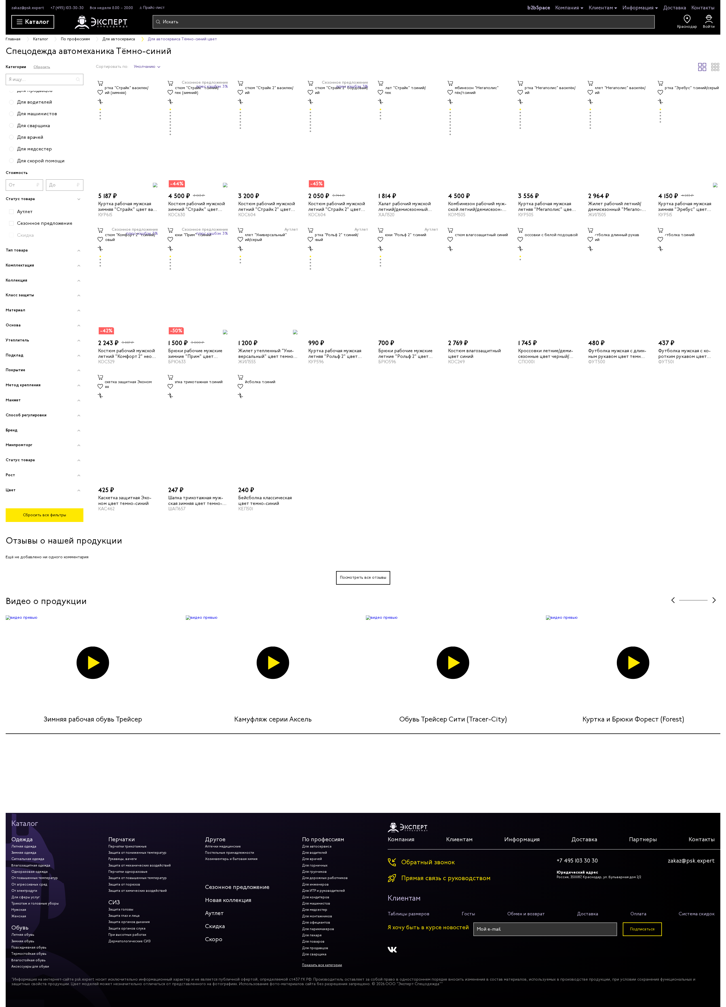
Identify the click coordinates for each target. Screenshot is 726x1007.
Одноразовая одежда (29, 871)
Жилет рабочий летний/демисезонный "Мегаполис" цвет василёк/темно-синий (617, 206)
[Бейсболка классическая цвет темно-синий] (268, 427)
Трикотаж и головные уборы (35, 903)
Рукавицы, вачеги (122, 859)
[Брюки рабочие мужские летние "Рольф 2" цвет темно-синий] (408, 280)
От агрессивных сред (29, 884)
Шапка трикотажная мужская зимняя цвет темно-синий (195, 500)
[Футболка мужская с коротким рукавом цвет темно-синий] (688, 280)
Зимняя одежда (23, 852)
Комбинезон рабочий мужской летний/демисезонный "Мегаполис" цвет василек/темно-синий (477, 206)
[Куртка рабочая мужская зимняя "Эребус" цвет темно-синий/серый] (688, 133)
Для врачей (312, 859)
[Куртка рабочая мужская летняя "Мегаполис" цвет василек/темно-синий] (548, 133)
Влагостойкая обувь (28, 960)
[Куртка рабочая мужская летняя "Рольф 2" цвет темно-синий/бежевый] (338, 280)
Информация (638, 8)
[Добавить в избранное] (100, 92)
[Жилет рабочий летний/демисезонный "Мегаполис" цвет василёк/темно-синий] (618, 133)
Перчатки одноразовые (127, 871)
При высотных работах (127, 934)
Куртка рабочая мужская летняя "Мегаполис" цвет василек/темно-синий (546, 206)
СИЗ (114, 902)
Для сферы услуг (25, 897)
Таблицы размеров (408, 914)
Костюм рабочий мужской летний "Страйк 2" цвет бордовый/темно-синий (336, 206)
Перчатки (121, 839)
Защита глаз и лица (124, 915)
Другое (215, 839)
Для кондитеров (315, 897)
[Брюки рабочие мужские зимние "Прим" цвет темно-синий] (198, 280)
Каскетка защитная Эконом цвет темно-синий (124, 500)
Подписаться (642, 929)
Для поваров (313, 941)
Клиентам (601, 8)
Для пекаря (312, 935)
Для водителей (314, 852)
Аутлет (214, 913)
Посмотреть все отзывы (363, 577)
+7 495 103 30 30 (577, 861)
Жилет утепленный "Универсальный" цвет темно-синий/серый (266, 353)
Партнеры (643, 839)
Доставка (674, 7)
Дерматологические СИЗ (129, 941)
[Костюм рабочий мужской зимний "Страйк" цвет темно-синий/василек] (198, 133)
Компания (567, 8)
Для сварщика (314, 954)
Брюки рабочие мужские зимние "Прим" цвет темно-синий (195, 353)
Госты (468, 914)
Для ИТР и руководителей (323, 890)
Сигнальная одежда (27, 859)
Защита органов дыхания (129, 922)
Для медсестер (314, 909)
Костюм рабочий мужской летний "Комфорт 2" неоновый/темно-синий (126, 353)
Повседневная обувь (29, 947)
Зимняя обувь (22, 941)
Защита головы (120, 909)
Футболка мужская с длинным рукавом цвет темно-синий (617, 353)
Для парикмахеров (318, 929)
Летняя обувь (22, 934)
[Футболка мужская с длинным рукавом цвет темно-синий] (618, 280)
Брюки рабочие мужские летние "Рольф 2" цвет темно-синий (405, 353)
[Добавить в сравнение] (100, 101)
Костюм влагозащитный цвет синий (474, 353)
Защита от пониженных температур (137, 852)
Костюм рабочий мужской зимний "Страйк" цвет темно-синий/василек (196, 206)
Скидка (215, 926)
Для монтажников (317, 916)
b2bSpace (538, 7)
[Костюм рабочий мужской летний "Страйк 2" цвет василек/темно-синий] (268, 133)
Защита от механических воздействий (139, 865)
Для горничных (315, 865)
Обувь (20, 928)
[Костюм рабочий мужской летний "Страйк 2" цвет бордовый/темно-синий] (338, 133)
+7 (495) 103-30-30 (67, 8)
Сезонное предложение (237, 887)
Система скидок (697, 914)
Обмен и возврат (526, 914)
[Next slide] (714, 600)
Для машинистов (316, 903)
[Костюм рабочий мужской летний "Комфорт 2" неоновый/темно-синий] (128, 280)
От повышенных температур (34, 878)
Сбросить (41, 66)
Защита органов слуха (126, 928)
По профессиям (323, 839)
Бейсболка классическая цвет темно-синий (265, 500)
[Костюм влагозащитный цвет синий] (478, 280)
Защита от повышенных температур (137, 878)
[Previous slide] (672, 600)
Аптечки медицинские (223, 846)
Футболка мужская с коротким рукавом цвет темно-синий (684, 353)
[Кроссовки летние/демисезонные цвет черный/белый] (548, 280)
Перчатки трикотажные (127, 846)
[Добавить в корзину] (100, 83)
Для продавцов (315, 948)
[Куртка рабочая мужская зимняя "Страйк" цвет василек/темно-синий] (128, 133)
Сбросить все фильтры (44, 515)
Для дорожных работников (325, 878)
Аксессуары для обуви (30, 966)
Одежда (22, 839)
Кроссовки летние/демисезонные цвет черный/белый (545, 353)
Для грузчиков (314, 871)
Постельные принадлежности (229, 852)
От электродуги (24, 890)
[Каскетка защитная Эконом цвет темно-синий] (128, 427)
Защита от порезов (124, 884)
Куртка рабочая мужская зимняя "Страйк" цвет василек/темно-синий (126, 206)
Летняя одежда (23, 846)
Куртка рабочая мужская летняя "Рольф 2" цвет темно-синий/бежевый (334, 353)
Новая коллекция (228, 900)
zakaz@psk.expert (27, 8)
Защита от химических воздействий (137, 890)
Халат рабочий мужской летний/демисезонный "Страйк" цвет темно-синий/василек (406, 206)
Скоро (213, 939)
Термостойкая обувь (29, 953)
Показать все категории (322, 965)
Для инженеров (315, 884)
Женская (18, 916)
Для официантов (316, 922)
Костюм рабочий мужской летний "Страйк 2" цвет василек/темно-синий (266, 206)
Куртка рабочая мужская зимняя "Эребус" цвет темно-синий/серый (684, 206)
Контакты (703, 7)
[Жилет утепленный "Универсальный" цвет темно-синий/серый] (268, 280)
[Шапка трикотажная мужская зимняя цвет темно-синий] (198, 427)
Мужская (18, 909)
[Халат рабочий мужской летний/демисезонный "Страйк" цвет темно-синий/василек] (408, 133)
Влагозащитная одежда (30, 865)
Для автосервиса (317, 846)
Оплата (638, 914)
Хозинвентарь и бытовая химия (231, 859)
